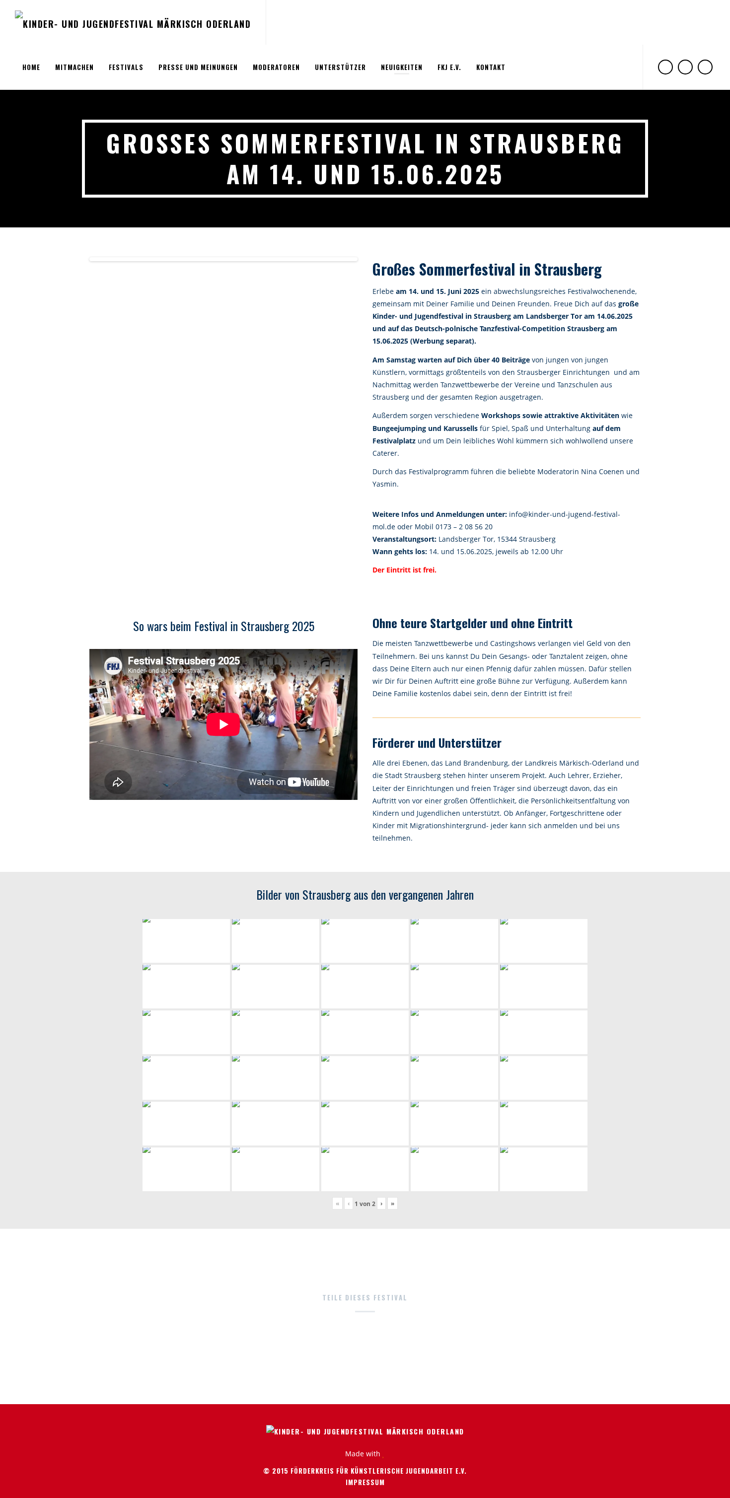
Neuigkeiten (402, 67)
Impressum (365, 1482)
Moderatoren (276, 67)
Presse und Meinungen (198, 67)
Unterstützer (340, 67)
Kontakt (491, 67)
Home (31, 67)
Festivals (126, 67)
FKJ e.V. (449, 67)
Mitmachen (74, 67)
